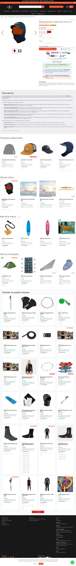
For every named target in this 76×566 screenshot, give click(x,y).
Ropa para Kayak (34, 11)
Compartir (73, 19)
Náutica (32, 13)
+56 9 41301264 (47, 2)
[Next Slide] (35, 32)
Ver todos (19, 217)
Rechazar (35, 563)
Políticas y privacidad (60, 552)
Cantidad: (41, 41)
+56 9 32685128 (55, 2)
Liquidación (53, 6)
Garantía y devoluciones (7, 520)
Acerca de (4, 523)
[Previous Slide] (2, 32)
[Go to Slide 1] (14, 50)
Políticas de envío (5, 524)
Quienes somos (5, 519)
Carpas (64, 11)
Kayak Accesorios (51, 11)
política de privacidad (53, 561)
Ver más (38, 511)
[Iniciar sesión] (67, 7)
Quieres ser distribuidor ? (34, 520)
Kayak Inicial (6, 11)
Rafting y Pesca (40, 13)
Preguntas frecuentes (60, 549)
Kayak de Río (42, 11)
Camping (59, 11)
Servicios (4, 521)
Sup (69, 11)
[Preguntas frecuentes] (74, 2)
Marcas (61, 6)
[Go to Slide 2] (19, 50)
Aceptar (41, 563)
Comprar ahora (47, 49)
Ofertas (57, 6)
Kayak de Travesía (15, 11)
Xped (40, 19)
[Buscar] (43, 7)
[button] (19, 33)
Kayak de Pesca (25, 11)
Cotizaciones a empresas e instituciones (37, 519)
